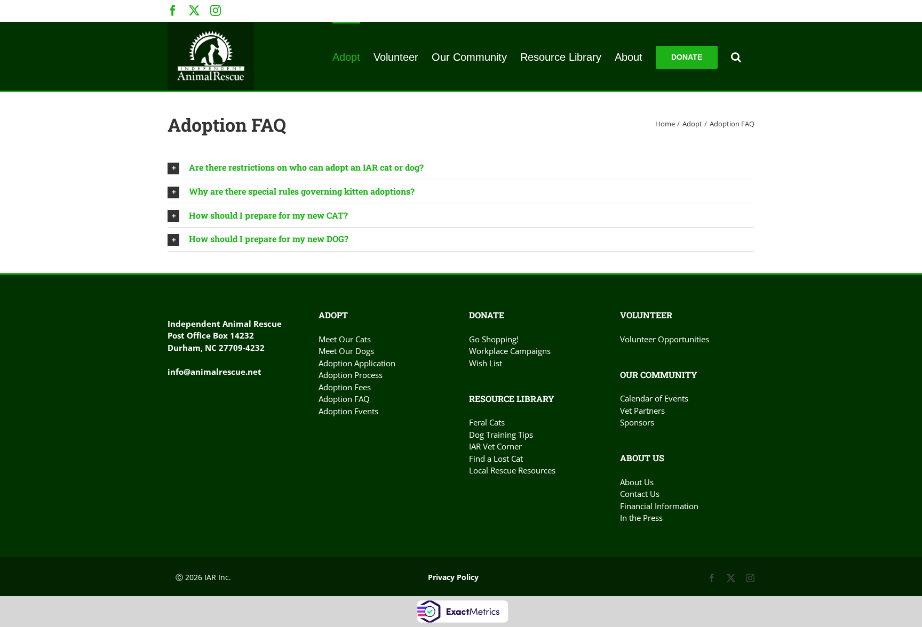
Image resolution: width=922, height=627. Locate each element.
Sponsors (637, 422)
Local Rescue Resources (512, 470)
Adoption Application (357, 363)
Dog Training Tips (501, 434)
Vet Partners (642, 410)
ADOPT (333, 314)
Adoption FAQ (344, 398)
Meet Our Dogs (346, 350)
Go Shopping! (494, 339)
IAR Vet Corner (495, 446)
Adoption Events (348, 411)
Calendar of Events (654, 398)
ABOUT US (642, 457)
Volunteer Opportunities (664, 339)
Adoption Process (351, 374)
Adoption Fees (345, 387)
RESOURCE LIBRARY (511, 398)
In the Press (641, 517)
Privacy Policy (453, 577)
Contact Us (639, 493)
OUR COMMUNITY (658, 374)
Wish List (485, 363)
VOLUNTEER (646, 314)
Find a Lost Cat (496, 458)
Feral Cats (487, 422)
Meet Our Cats (345, 339)
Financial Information (659, 506)
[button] (736, 56)
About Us (637, 482)
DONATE (486, 314)
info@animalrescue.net (214, 371)
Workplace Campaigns (510, 350)
